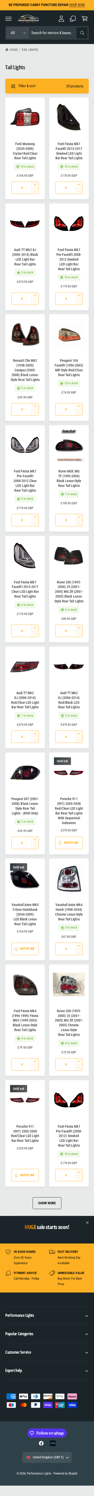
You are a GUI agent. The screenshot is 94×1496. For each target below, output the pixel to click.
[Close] (87, 1222)
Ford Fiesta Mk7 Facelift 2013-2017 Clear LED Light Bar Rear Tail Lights (25, 589)
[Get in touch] (73, 18)
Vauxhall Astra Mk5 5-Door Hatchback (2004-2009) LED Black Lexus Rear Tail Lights (25, 914)
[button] (8, 18)
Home (14, 50)
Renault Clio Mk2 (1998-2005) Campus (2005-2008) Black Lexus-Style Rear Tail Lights (25, 370)
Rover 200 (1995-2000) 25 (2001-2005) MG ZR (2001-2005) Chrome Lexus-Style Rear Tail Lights (69, 1023)
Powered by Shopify (65, 1473)
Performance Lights (39, 1473)
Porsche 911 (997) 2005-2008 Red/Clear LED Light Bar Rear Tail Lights (25, 1133)
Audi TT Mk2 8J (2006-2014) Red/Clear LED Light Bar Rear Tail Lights (25, 700)
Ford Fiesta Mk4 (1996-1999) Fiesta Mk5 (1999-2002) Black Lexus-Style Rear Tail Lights (25, 1020)
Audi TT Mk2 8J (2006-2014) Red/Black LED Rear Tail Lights (69, 700)
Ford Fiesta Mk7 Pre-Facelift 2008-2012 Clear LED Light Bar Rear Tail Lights (25, 480)
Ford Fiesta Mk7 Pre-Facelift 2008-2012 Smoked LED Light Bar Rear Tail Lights (68, 259)
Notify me (71, 843)
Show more (47, 1203)
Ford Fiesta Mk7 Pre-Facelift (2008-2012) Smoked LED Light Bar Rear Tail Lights (69, 1136)
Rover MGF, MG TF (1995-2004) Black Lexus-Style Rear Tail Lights (69, 478)
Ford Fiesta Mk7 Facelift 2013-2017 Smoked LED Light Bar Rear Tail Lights (68, 151)
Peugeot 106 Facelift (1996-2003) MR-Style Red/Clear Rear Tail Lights (69, 367)
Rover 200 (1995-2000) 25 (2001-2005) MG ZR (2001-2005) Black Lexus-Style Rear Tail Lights (68, 591)
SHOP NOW (80, 5)
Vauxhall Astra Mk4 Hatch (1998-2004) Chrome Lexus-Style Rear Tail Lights (69, 912)
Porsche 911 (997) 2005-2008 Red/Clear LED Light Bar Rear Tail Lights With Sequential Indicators (69, 811)
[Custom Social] (52, 1443)
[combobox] (59, 33)
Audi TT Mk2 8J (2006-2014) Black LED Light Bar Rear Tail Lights (25, 257)
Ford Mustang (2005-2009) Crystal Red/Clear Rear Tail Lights (25, 151)
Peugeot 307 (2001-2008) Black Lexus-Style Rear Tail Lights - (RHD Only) (25, 806)
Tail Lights (30, 50)
